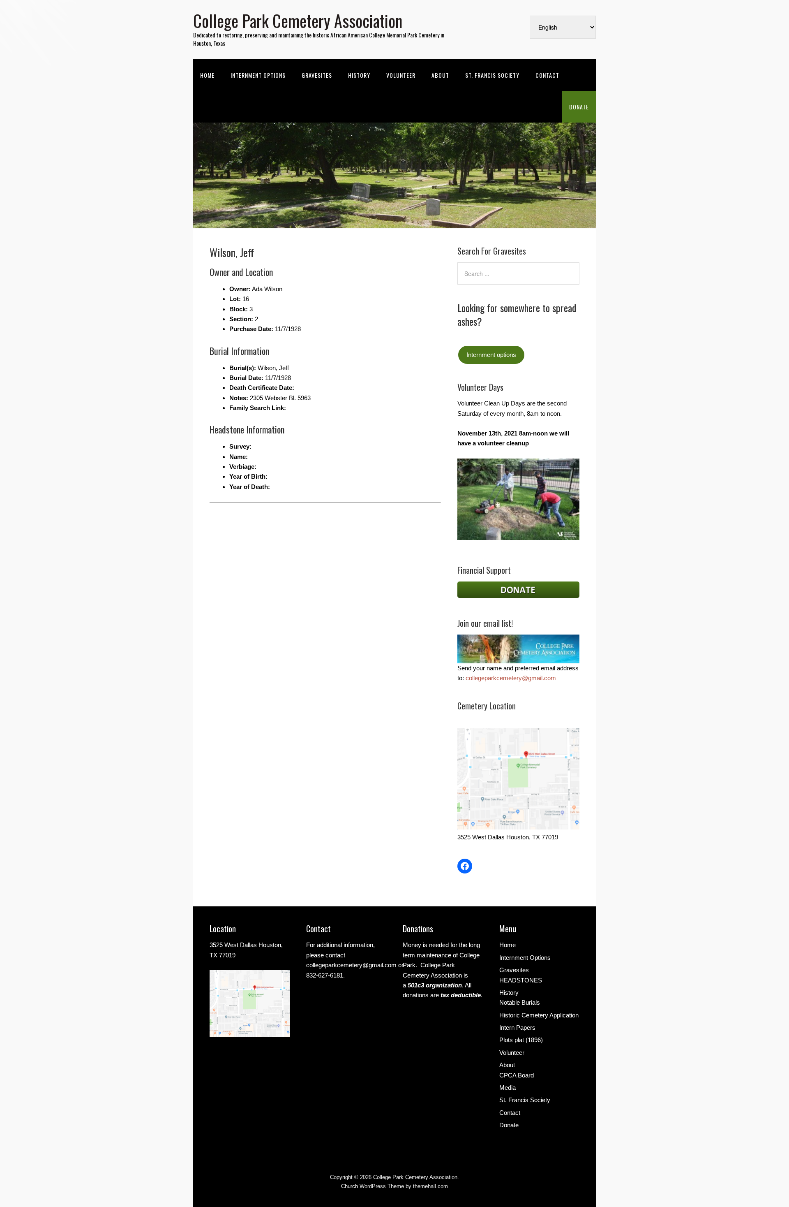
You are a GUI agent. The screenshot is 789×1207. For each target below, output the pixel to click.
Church (349, 1186)
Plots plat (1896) (521, 1039)
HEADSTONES (520, 980)
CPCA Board (516, 1075)
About (440, 75)
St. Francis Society (492, 75)
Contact (547, 75)
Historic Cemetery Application (539, 1015)
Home (207, 75)
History (359, 75)
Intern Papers (517, 1027)
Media (507, 1087)
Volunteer (400, 75)
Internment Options (258, 75)
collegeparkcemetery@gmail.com (511, 677)
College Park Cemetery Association (297, 20)
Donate (579, 106)
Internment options (491, 354)
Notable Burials (519, 1002)
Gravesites (317, 75)
